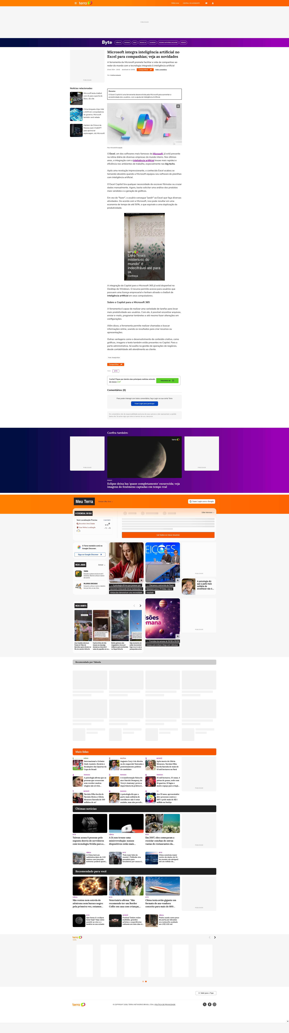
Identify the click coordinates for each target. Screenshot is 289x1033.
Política (123, 758)
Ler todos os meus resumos (168, 535)
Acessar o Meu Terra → (105, 501)
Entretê (159, 758)
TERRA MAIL (175, 3)
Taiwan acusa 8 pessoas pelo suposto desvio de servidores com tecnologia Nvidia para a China (88, 840)
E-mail (206, 3)
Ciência (111, 834)
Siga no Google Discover (88, 554)
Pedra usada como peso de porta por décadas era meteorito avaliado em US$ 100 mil (169, 921)
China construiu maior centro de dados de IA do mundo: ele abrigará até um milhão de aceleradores (168, 858)
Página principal (85, 3)
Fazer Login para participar (144, 404)
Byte (115, 371)
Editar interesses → (208, 512)
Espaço (109, 480)
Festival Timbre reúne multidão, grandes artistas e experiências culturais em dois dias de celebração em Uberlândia (133, 921)
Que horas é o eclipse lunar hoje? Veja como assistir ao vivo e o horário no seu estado (95, 921)
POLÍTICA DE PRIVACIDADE (165, 1004)
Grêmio (86, 758)
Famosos (87, 775)
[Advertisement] (199, 858)
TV (157, 791)
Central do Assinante (191, 3)
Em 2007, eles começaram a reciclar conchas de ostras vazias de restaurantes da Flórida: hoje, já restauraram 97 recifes (161, 840)
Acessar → (101, 565)
